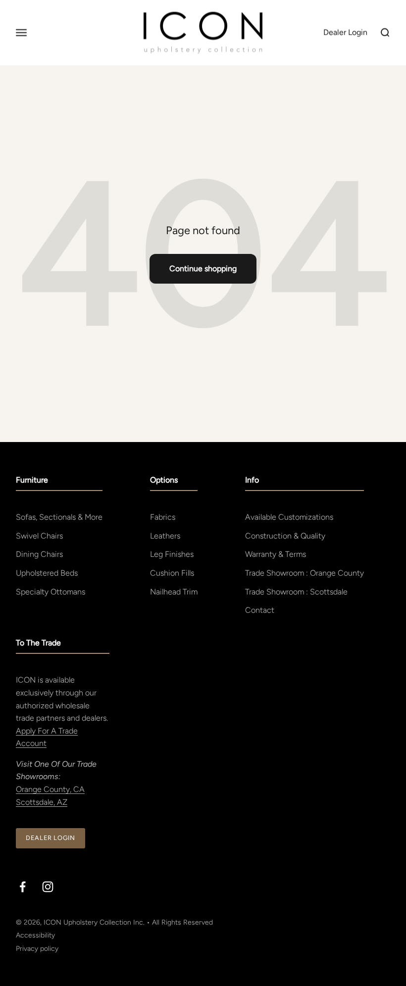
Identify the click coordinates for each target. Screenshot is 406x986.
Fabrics (162, 517)
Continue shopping (203, 268)
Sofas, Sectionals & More (59, 517)
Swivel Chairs (39, 536)
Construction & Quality (285, 536)
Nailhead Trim (174, 591)
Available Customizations (289, 517)
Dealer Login (50, 837)
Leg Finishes (172, 554)
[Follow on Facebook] (22, 886)
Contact (259, 610)
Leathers (165, 536)
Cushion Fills (172, 573)
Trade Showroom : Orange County (304, 573)
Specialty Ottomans (50, 591)
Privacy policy (37, 948)
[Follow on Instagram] (47, 886)
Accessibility (35, 935)
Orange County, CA (50, 789)
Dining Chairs (39, 554)
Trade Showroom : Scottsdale (296, 591)
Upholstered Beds (47, 573)
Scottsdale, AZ (41, 802)
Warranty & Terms (275, 554)
